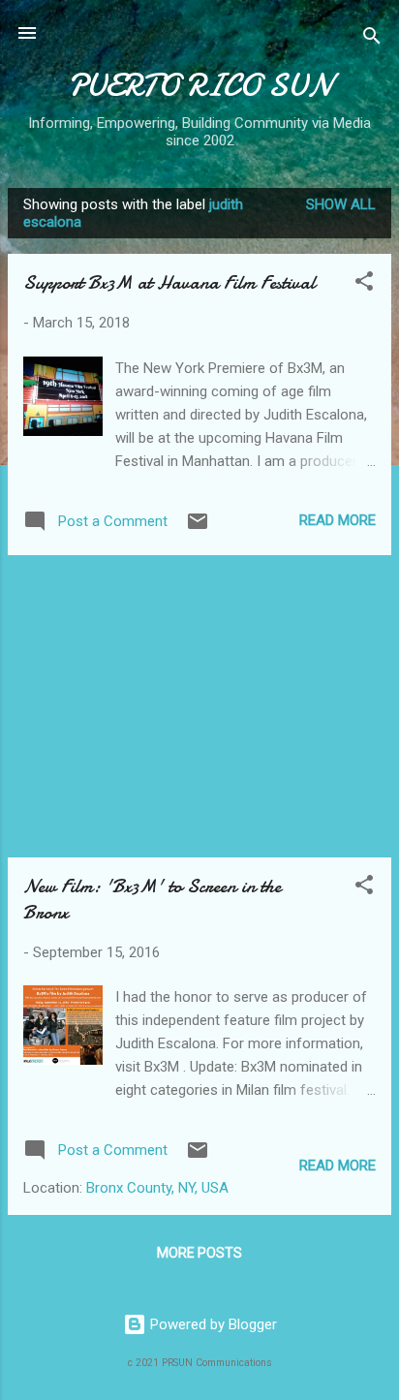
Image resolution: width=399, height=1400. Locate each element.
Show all (341, 204)
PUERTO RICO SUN (199, 86)
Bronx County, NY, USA (157, 1188)
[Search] (372, 39)
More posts (199, 1252)
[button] (364, 284)
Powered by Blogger (211, 1324)
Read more (337, 520)
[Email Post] (197, 528)
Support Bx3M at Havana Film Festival (169, 282)
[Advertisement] (199, 706)
